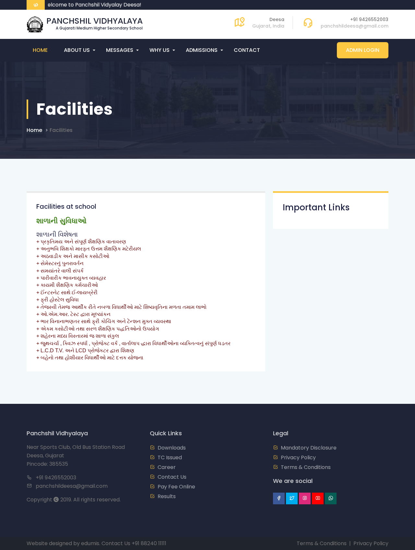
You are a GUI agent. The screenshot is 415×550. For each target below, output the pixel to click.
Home (40, 50)
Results (167, 496)
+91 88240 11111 (149, 543)
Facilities (61, 130)
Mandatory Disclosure (309, 447)
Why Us (159, 50)
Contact (247, 50)
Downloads (172, 447)
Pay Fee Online (176, 486)
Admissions (202, 50)
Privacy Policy (298, 457)
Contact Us (172, 477)
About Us (77, 50)
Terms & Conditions (306, 467)
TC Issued (170, 457)
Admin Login (362, 50)
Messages (119, 50)
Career (167, 467)
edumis (90, 543)
